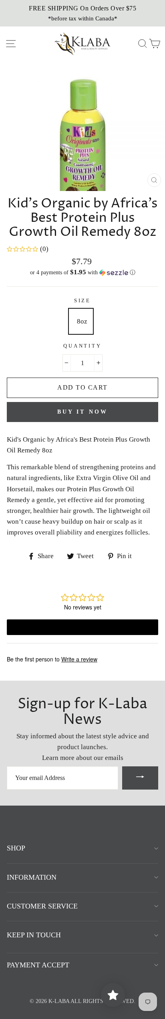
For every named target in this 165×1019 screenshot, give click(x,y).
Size (82, 300)
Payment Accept (38, 965)
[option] (82, 13)
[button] (82, 272)
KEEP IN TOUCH (34, 935)
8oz (82, 321)
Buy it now (82, 412)
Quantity (82, 346)
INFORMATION (31, 877)
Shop (16, 848)
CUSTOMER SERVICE (42, 906)
